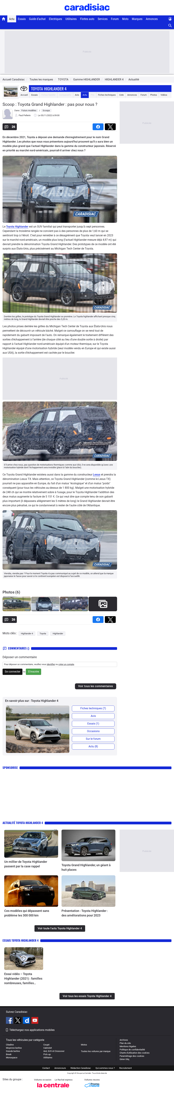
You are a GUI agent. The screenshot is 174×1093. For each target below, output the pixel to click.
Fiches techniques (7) (93, 708)
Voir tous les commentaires (95, 686)
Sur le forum (93, 738)
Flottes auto (87, 19)
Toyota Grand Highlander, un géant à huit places (86, 867)
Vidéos (164, 95)
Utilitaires (71, 19)
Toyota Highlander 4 (49, 88)
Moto (125, 19)
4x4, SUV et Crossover (53, 1051)
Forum (115, 19)
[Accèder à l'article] (31, 844)
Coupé (46, 1044)
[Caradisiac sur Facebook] (10, 1021)
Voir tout (103, 612)
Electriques (55, 19)
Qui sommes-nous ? (105, 1068)
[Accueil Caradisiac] (3, 18)
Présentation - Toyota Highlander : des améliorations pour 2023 (85, 913)
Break (9, 1054)
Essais (22, 19)
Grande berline (13, 1051)
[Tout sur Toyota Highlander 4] (11, 96)
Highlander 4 (27, 633)
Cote (121, 95)
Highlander (58, 633)
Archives (124, 1040)
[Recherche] (170, 25)
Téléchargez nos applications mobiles (32, 1030)
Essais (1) (93, 723)
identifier (51, 664)
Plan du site (125, 1043)
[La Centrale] (53, 1088)
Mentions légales (128, 1046)
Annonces (152, 19)
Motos (84, 1044)
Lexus (96, 474)
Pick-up (47, 1054)
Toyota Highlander (17, 226)
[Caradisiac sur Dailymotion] (27, 1021)
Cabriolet (47, 1048)
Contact (46, 1068)
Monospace (11, 1057)
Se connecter (12, 671)
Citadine (10, 1044)
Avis (77, 95)
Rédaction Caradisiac (81, 1068)
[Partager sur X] (111, 125)
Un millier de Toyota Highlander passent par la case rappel (25, 864)
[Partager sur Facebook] (99, 125)
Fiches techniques (107, 95)
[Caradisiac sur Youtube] (34, 1021)
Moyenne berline (14, 1048)
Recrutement (125, 1068)
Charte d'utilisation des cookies (135, 1053)
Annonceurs (60, 1068)
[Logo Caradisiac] (87, 13)
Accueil (24, 95)
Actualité (133, 79)
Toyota (43, 633)
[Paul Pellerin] (8, 118)
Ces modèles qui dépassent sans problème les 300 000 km (26, 913)
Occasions (93, 731)
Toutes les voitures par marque (95, 1051)
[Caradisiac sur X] (18, 1021)
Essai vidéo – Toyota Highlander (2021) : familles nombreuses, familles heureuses (23, 978)
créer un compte (66, 664)
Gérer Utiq (124, 1059)
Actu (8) (93, 746)
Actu (11, 19)
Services (103, 19)
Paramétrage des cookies (132, 1056)
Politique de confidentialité (132, 1049)
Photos (153, 95)
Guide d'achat (37, 19)
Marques (137, 19)
